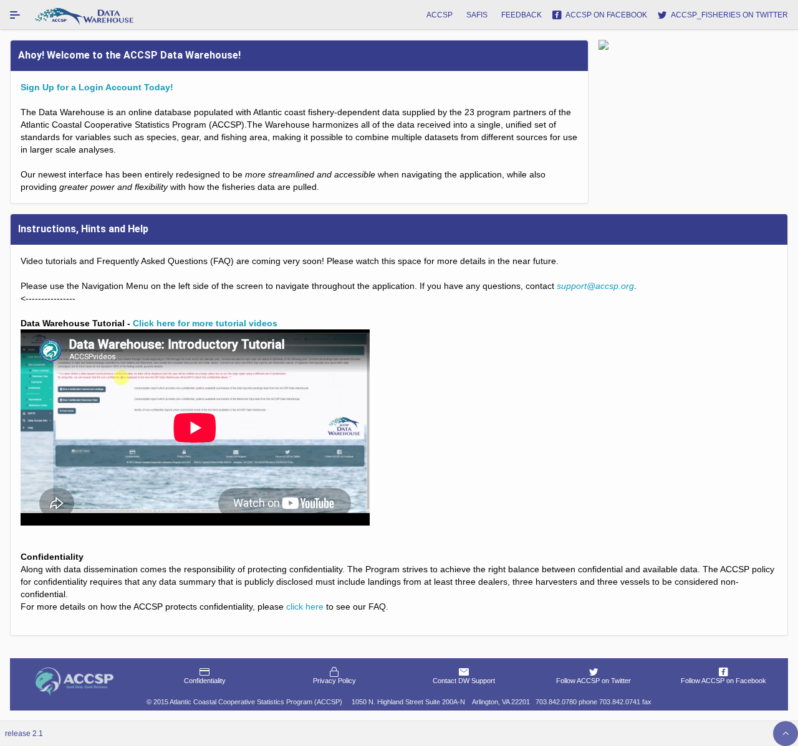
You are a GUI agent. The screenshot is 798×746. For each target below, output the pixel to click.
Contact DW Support (464, 680)
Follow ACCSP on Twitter (593, 680)
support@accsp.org (595, 286)
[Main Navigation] (15, 15)
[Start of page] (785, 733)
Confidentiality (205, 680)
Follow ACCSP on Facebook (723, 680)
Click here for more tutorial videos (205, 323)
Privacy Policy (334, 680)
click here (305, 606)
